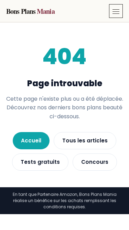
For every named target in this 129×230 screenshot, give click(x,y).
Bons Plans (30, 11)
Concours (94, 162)
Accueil (31, 140)
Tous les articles (85, 140)
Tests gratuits (40, 162)
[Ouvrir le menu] (116, 11)
